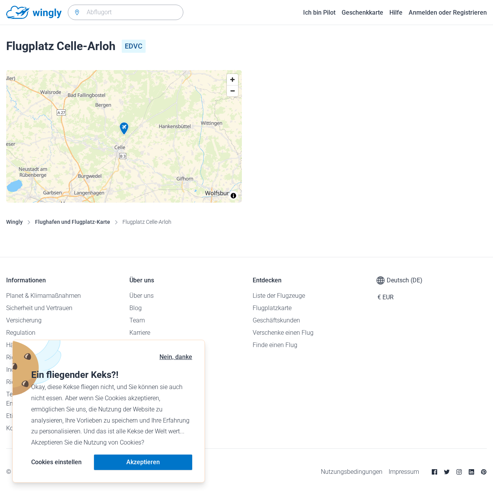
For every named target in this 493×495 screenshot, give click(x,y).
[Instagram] (459, 472)
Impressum (404, 471)
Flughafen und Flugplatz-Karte (72, 222)
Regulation (20, 332)
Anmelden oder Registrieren (448, 12)
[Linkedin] (471, 472)
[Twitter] (447, 472)
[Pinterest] (484, 472)
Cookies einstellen (56, 462)
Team (137, 320)
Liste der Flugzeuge (279, 295)
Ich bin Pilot (319, 12)
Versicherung (24, 320)
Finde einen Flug (275, 345)
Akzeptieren (143, 462)
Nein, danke (175, 357)
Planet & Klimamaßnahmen (43, 295)
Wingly (14, 222)
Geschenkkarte (362, 12)
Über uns (141, 295)
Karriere (139, 332)
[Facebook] (434, 472)
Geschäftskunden (276, 320)
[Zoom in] (232, 79)
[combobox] (125, 12)
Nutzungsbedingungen (351, 471)
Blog (135, 308)
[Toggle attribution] (233, 195)
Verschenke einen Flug (283, 332)
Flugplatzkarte (272, 308)
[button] (124, 128)
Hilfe (395, 12)
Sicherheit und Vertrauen (39, 308)
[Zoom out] (232, 90)
